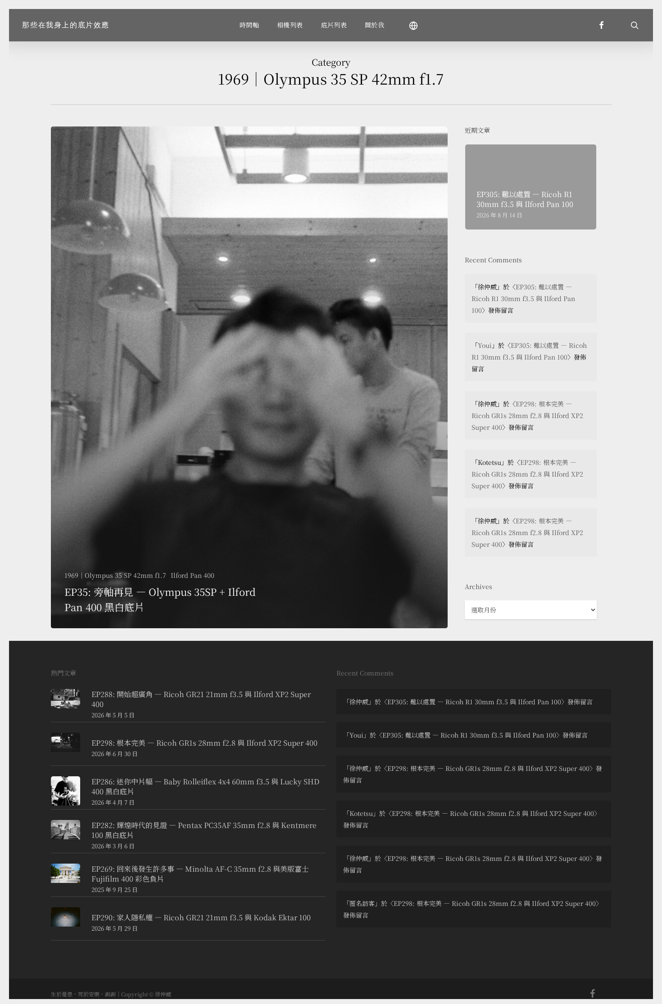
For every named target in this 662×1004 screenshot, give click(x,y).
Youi (485, 345)
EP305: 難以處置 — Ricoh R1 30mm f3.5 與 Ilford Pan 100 (523, 298)
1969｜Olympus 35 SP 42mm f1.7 (115, 575)
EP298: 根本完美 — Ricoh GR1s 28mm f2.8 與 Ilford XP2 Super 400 (527, 415)
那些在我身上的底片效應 (65, 25)
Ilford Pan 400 (192, 575)
